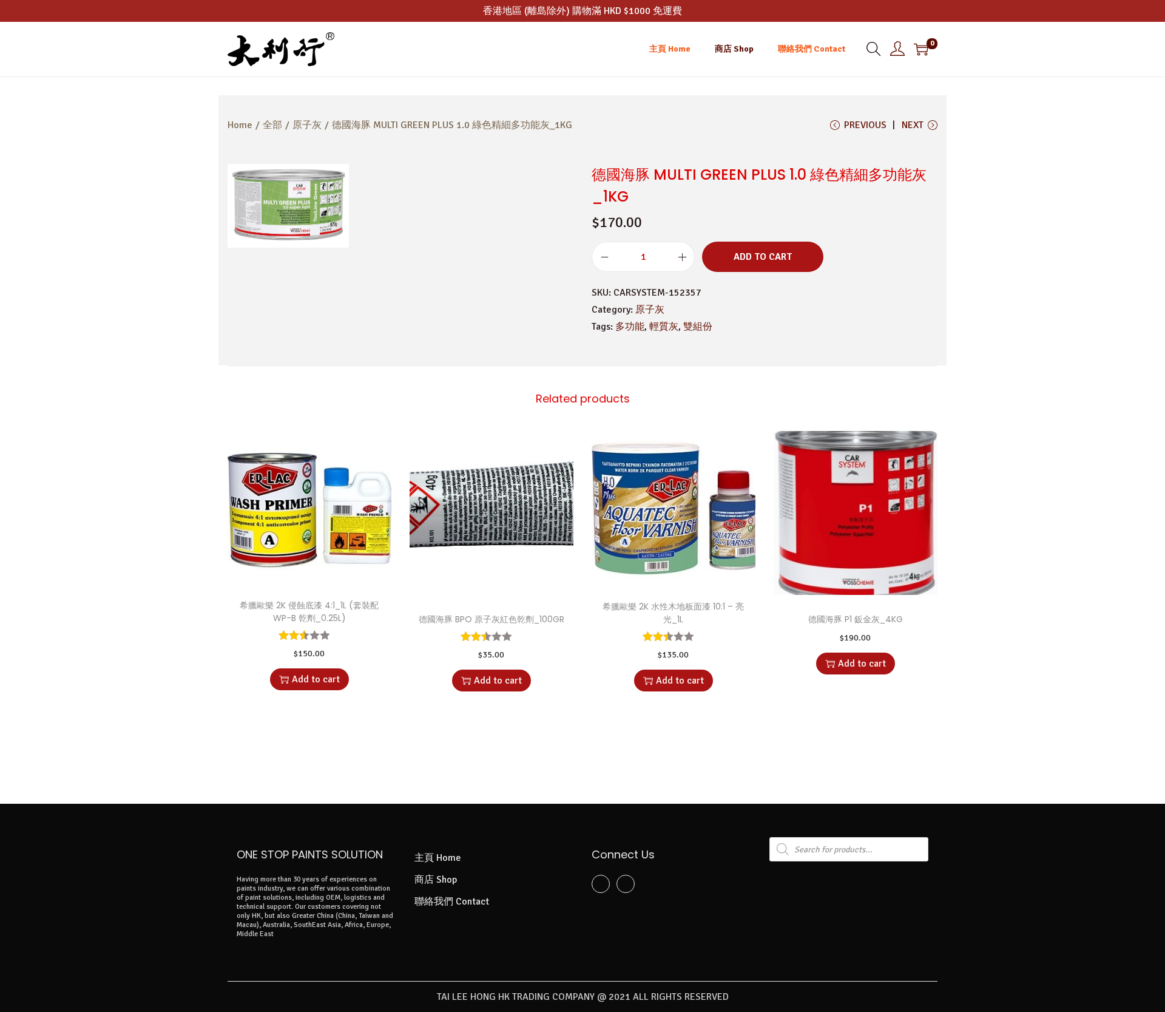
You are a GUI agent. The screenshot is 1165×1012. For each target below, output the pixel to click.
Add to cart (763, 257)
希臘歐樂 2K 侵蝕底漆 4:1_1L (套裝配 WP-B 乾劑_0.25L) (309, 611)
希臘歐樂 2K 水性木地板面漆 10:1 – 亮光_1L (673, 612)
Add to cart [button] (316, 679)
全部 (272, 125)
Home (240, 125)
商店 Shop (435, 880)
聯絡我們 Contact (451, 901)
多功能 (629, 327)
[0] (921, 49)
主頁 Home (437, 858)
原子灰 (307, 125)
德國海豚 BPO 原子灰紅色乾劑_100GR (491, 619)
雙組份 (697, 327)
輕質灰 (663, 327)
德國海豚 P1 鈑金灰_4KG (855, 619)
